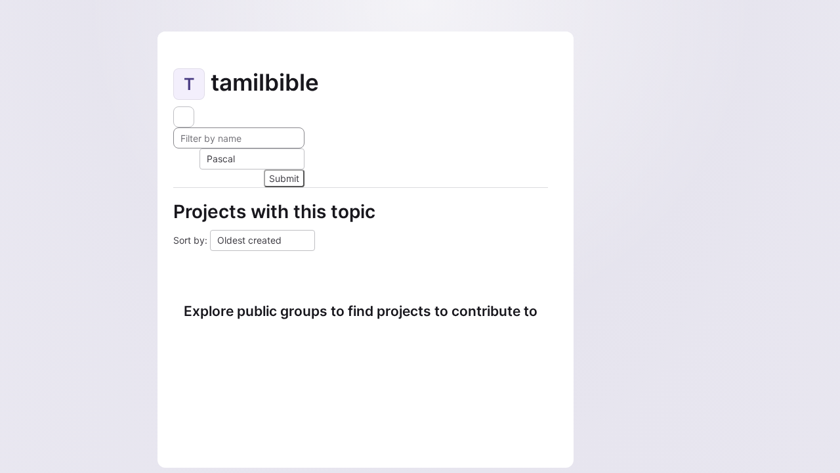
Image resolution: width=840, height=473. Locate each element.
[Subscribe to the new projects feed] (183, 116)
